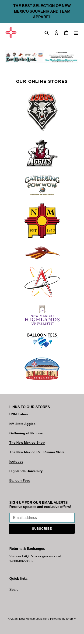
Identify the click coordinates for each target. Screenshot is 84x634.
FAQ (25, 556)
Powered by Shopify (63, 618)
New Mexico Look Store (34, 618)
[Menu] (76, 33)
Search (14, 589)
